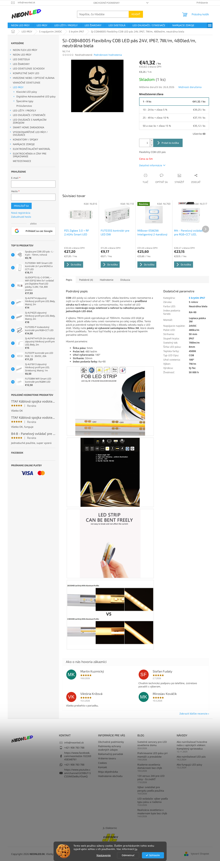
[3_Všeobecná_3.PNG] (110, 543)
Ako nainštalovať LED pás (191, 756)
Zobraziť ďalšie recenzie (193, 713)
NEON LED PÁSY (22, 54)
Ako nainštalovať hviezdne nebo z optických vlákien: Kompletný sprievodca (192, 745)
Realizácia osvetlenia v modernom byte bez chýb (152, 811)
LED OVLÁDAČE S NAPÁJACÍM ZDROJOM (29, 121)
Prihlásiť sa (21, 205)
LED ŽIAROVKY (21, 64)
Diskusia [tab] (125, 279)
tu (136, 849)
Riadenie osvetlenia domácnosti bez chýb (149, 766)
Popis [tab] (69, 279)
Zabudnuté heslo (21, 216)
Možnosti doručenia (190, 87)
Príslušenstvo (24, 105)
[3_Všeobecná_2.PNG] (110, 472)
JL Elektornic (110, 828)
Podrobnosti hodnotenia (108, 54)
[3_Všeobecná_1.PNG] (110, 401)
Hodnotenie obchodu (110, 776)
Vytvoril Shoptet (200, 853)
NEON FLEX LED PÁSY (25, 50)
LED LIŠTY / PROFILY (24, 110)
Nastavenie (104, 855)
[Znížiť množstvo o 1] (151, 145)
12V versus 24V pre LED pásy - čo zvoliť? (151, 777)
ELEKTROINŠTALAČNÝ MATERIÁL (31, 149)
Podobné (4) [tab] (86, 279)
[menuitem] (20, 25)
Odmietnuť (128, 855)
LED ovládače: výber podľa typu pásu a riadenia (152, 800)
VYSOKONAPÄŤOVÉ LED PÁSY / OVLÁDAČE (30, 133)
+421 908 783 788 (74, 747)
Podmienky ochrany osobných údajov (109, 748)
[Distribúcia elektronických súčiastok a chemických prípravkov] (110, 837)
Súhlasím (154, 855)
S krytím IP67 (197, 297)
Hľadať (135, 14)
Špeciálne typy (24, 101)
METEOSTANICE (22, 161)
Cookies (102, 762)
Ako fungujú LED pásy (189, 764)
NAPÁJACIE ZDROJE (24, 144)
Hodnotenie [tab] (106, 279)
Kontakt (102, 767)
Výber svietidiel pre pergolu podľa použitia (150, 788)
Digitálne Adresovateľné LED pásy (35, 96)
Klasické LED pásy (26, 91)
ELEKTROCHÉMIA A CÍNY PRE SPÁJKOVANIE (29, 155)
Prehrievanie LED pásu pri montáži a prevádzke (152, 754)
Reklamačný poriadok (110, 754)
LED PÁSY (18, 87)
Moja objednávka (108, 771)
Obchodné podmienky (106, 2)
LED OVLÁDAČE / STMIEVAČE (29, 115)
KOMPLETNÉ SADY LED (26, 73)
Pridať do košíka (170, 142)
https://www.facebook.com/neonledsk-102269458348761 (77, 756)
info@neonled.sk (74, 742)
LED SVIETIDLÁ (21, 59)
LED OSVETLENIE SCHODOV (29, 68)
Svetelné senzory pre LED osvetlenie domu (152, 743)
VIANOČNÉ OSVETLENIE (26, 82)
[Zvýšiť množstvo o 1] (151, 141)
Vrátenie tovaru (107, 758)
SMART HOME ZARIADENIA (28, 127)
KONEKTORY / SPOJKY (25, 139)
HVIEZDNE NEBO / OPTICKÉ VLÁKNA (33, 78)
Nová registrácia (20, 212)
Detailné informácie (150, 165)
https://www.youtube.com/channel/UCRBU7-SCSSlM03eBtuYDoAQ (77, 773)
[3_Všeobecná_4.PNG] (110, 610)
